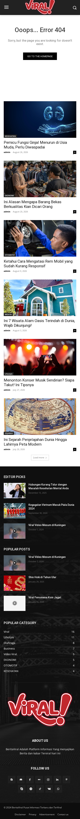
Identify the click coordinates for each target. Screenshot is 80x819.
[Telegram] (30, 788)
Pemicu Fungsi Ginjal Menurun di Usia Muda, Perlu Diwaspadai (35, 144)
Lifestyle (8, 373)
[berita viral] (40, 710)
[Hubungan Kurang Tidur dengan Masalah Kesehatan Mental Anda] (14, 490)
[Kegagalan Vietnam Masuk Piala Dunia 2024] (14, 511)
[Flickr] (39, 779)
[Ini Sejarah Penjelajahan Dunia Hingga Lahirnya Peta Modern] (40, 416)
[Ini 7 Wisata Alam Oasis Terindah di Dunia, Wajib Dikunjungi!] (40, 297)
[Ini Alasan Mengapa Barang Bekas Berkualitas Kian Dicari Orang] (40, 179)
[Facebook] (29, 779)
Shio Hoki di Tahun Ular (42, 577)
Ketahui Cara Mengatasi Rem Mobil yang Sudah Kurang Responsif (38, 263)
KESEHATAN (10, 136)
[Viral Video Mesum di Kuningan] (14, 531)
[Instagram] (48, 779)
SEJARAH (9, 433)
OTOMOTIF (10, 255)
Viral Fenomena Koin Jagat (44, 597)
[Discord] (20, 779)
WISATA (8, 314)
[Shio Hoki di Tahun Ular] (14, 583)
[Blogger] (11, 779)
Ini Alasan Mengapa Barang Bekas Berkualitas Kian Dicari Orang (32, 204)
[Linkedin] (57, 779)
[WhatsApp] (58, 788)
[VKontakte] (49, 788)
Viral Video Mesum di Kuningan (47, 525)
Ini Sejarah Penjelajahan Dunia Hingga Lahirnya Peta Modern (35, 442)
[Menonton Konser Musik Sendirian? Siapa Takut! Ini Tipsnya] (40, 357)
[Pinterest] (66, 779)
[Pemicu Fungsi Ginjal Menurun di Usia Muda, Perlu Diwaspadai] (40, 119)
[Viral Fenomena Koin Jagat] (14, 603)
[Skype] (21, 788)
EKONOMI (9, 195)
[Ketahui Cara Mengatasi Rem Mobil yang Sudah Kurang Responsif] (40, 238)
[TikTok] (40, 788)
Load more (38, 457)
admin (7, 152)
